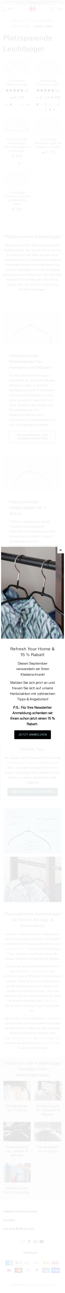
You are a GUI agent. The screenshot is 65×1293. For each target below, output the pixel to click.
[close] (60, 550)
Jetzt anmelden (32, 734)
